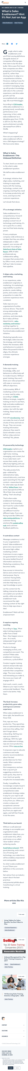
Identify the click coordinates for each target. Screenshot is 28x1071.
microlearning (15, 418)
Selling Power (13, 487)
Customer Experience (10, 927)
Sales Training (18, 22)
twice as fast (18, 746)
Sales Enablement (7, 22)
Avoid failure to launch (11, 848)
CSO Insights (17, 104)
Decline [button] (17, 1068)
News (6, 964)
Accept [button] (10, 1068)
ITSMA (15, 397)
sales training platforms (11, 518)
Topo (15, 629)
